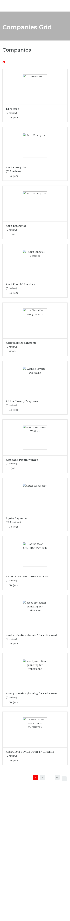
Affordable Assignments (21, 343)
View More (35, 77)
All (4, 62)
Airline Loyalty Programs (22, 401)
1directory (12, 109)
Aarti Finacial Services (20, 284)
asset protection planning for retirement (31, 635)
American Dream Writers (22, 459)
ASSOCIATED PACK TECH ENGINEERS (30, 752)
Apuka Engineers (17, 518)
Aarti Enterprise (16, 167)
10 (57, 777)
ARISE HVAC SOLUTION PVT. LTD (27, 576)
